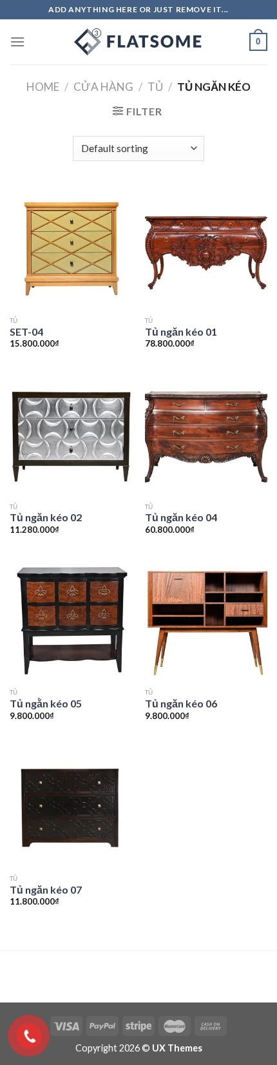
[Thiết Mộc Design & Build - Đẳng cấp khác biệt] (138, 41)
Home (42, 86)
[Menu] (17, 41)
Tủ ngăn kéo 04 (181, 517)
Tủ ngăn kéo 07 (46, 889)
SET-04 (26, 331)
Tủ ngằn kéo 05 (46, 703)
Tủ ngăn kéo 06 (181, 703)
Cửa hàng (103, 86)
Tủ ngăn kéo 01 (181, 331)
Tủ (155, 86)
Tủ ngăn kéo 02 (46, 517)
